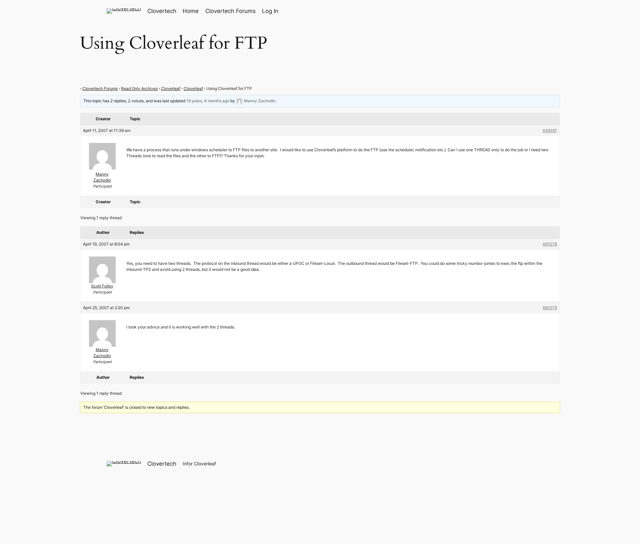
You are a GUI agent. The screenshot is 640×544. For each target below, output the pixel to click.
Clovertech (161, 11)
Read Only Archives (139, 88)
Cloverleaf (170, 88)
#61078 (550, 244)
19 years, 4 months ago (207, 100)
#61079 (550, 307)
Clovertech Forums (100, 88)
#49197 (550, 130)
